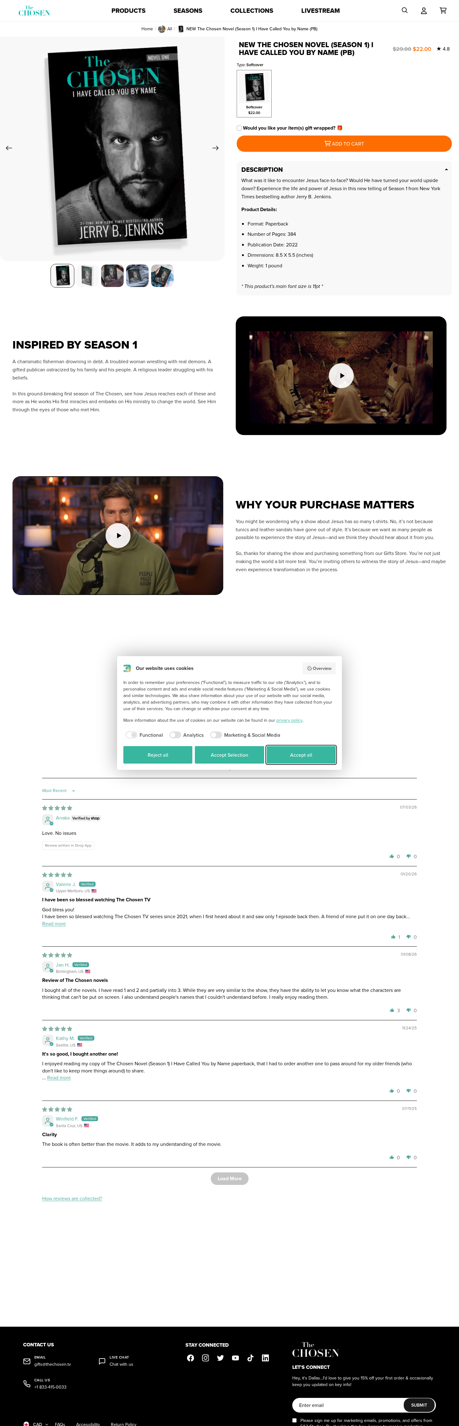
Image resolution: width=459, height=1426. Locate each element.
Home (147, 29)
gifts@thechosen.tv (52, 1364)
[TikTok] (250, 1358)
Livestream (320, 10)
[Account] (424, 10)
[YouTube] (235, 1358)
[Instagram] (205, 1358)
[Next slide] (217, 149)
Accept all (301, 754)
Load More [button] (230, 1178)
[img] (57, 808)
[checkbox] (143, 735)
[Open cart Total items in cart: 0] (443, 10)
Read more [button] (54, 923)
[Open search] (404, 10)
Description (262, 169)
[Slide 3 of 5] (112, 276)
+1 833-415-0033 (50, 1387)
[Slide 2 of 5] (87, 276)
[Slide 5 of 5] (162, 276)
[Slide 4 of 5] (137, 276)
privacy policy (289, 720)
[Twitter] (220, 1358)
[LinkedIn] (265, 1358)
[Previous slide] (7, 149)
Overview (322, 668)
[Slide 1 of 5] (62, 276)
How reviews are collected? (72, 1198)
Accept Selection (229, 754)
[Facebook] (190, 1358)
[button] (392, 856)
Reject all (158, 754)
